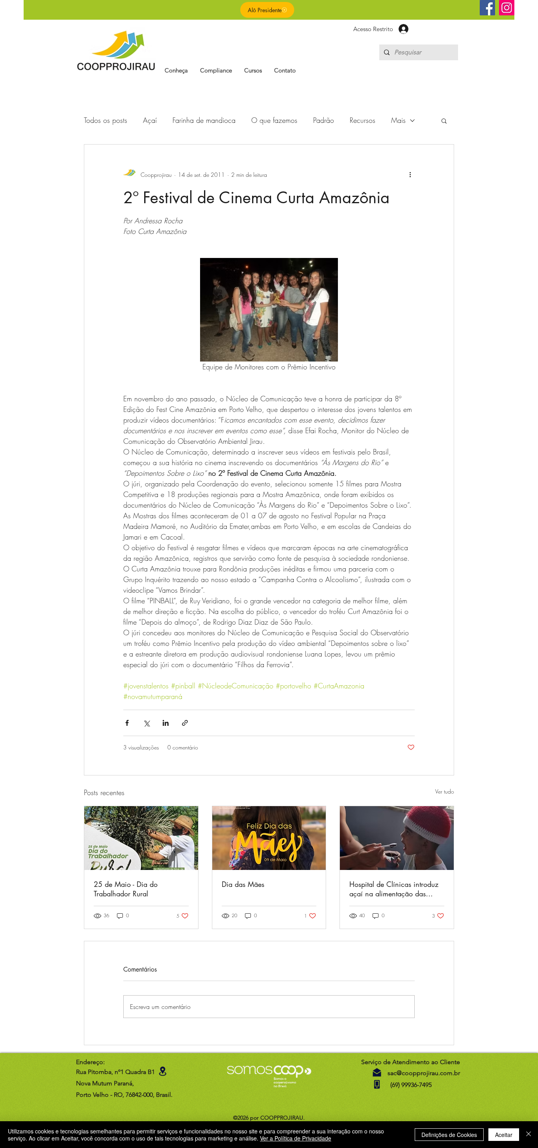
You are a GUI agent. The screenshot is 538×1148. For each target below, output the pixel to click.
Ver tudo (444, 791)
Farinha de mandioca (204, 120)
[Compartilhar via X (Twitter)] (146, 723)
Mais (398, 120)
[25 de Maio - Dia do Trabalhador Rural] (141, 838)
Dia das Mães (243, 884)
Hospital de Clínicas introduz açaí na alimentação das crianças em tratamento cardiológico (393, 888)
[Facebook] (487, 7)
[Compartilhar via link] (185, 723)
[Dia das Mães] (269, 838)
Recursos (362, 120)
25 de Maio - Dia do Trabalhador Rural (126, 888)
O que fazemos (274, 120)
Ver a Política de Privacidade (295, 1138)
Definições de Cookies (449, 1135)
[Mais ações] (410, 174)
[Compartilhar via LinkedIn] (165, 723)
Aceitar (503, 1135)
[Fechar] (528, 1135)
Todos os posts (105, 120)
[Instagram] (506, 7)
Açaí (150, 120)
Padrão (323, 120)
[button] (176, 70)
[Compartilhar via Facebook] (127, 723)
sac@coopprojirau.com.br (424, 1073)
